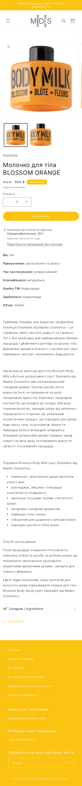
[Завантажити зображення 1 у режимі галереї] (15, 135)
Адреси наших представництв (30, 686)
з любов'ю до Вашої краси (53, 778)
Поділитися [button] (16, 621)
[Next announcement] (74, 5)
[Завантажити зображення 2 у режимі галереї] (41, 135)
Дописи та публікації (23, 695)
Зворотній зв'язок (21, 659)
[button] (8, 21)
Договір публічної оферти (26, 677)
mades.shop (30, 778)
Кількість (9, 193)
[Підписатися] (68, 763)
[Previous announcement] (7, 5)
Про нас (14, 650)
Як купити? (16, 668)
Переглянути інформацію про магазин (35, 244)
